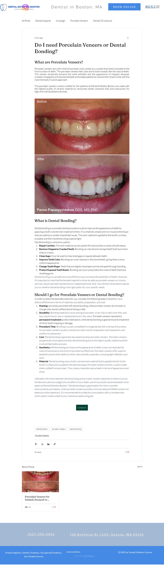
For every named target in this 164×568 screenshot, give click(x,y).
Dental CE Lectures (102, 20)
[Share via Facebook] (36, 444)
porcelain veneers (58, 429)
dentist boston (42, 429)
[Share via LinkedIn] (48, 444)
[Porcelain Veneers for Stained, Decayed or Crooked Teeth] (40, 481)
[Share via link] (54, 444)
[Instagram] (25, 7)
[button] (124, 6)
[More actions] (127, 37)
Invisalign (60, 20)
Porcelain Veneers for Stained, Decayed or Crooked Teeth (37, 498)
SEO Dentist (89, 556)
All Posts (26, 20)
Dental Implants (43, 20)
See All (139, 466)
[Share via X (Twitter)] (42, 444)
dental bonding (75, 429)
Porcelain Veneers (79, 20)
